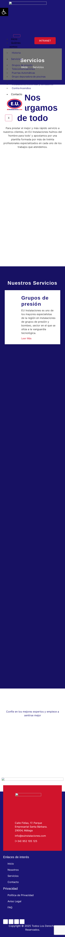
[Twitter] (11, 921)
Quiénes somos (15, 44)
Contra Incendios (21, 88)
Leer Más (26, 338)
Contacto (16, 94)
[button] (4, 12)
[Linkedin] (22, 921)
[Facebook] (5, 921)
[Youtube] (16, 921)
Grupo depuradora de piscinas (29, 76)
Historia (16, 52)
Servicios (16, 59)
